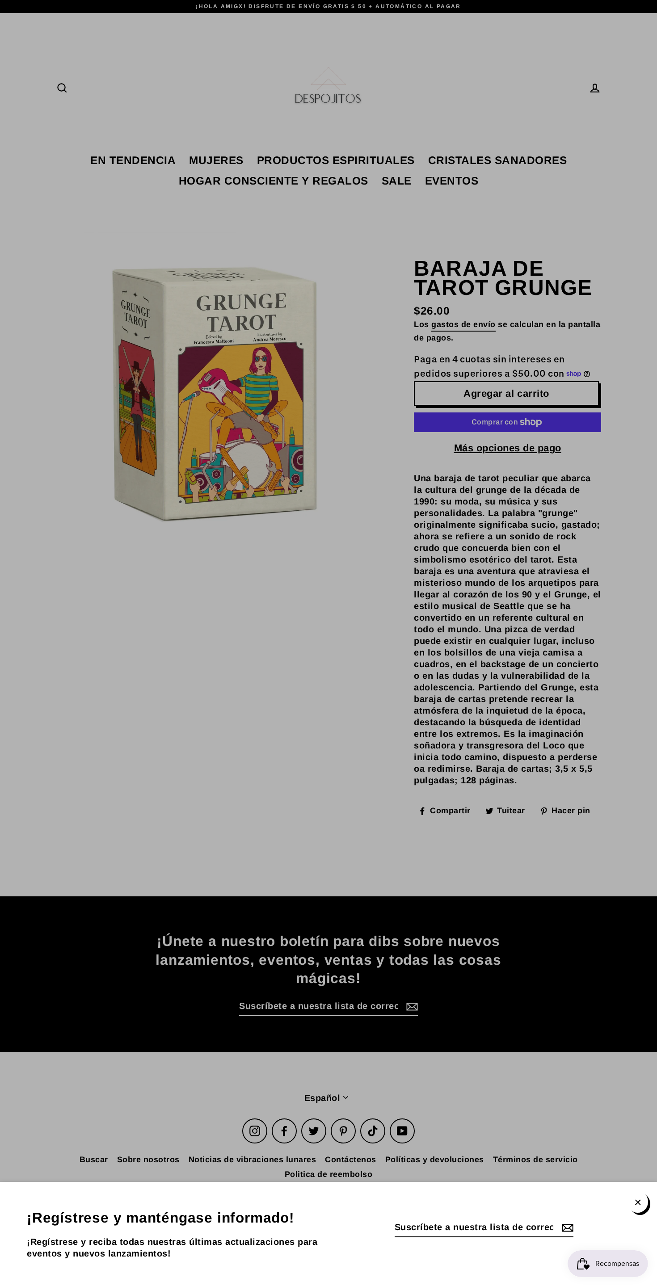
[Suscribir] (566, 1227)
